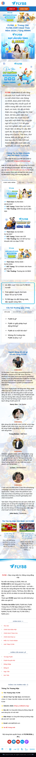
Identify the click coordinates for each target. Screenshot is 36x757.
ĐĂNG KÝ (12, 9)
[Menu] (3, 3)
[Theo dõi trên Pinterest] (9, 742)
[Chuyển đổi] (3, 285)
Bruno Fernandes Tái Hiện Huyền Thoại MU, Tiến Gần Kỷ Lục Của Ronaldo (27, 536)
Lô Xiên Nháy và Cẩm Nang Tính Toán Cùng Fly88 (9, 535)
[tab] (9, 182)
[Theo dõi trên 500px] (22, 742)
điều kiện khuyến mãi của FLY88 (17, 170)
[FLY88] (19, 3)
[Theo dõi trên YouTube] (18, 742)
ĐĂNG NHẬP (24, 9)
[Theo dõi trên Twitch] (27, 742)
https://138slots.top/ (22, 161)
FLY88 (4, 575)
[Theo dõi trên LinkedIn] (14, 742)
